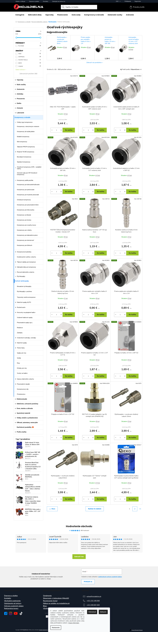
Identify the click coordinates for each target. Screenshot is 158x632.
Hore (53, 509)
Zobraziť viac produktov (94, 62)
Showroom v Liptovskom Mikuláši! (56, 598)
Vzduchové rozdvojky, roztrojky (26, 338)
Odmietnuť (92, 612)
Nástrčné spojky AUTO (24, 302)
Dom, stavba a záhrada (25, 408)
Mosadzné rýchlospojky (24, 286)
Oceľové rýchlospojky (22, 281)
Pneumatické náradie (23, 384)
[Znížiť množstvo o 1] (52, 130)
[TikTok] (21, 613)
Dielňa (19, 103)
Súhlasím (103, 612)
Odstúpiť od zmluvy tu (58, 1)
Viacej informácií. (73, 623)
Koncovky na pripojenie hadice (26, 312)
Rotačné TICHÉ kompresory (25, 152)
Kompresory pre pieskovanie (25, 189)
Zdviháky (20, 94)
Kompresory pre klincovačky (25, 210)
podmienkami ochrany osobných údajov (110, 577)
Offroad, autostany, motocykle (27, 422)
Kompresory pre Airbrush (24, 245)
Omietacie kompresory (24, 200)
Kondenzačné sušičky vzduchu (26, 257)
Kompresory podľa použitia (25, 180)
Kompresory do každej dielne (25, 131)
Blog (45, 606)
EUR (117, 1)
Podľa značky (21, 432)
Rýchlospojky (21, 276)
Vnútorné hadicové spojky (25, 317)
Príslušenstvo (21, 394)
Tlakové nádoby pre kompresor (26, 262)
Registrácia (138, 1)
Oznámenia (47, 596)
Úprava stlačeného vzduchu (25, 379)
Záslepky (20, 332)
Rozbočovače (21, 307)
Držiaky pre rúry (22, 368)
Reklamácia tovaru (11, 608)
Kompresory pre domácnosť (25, 240)
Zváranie (20, 108)
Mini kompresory (22, 141)
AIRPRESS (29, 57)
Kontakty (45, 1)
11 (140, 509)
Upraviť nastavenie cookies (44, 630)
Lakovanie (20, 113)
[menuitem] (20, 15)
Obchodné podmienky (12, 601)
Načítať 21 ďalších (94, 509)
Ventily (19, 358)
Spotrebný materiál (23, 413)
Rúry (18, 363)
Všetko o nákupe (20, 1)
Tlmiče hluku (21, 348)
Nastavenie (56, 628)
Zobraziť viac (79, 557)
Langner (29, 66)
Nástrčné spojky (22, 343)
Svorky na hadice (22, 373)
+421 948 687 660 (93, 605)
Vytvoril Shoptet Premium (137, 630)
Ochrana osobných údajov (14, 606)
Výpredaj (20, 80)
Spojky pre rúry (21, 353)
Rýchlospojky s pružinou (24, 291)
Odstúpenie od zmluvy (12, 603)
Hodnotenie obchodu (79, 526)
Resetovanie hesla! (50, 601)
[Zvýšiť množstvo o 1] (61, 130)
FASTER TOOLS (29, 60)
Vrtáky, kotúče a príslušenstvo (27, 418)
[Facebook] (5, 613)
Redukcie (20, 327)
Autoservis (20, 89)
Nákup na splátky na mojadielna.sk (56, 603)
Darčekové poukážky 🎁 (25, 427)
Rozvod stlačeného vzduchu (25, 272)
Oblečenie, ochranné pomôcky (27, 404)
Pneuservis (21, 98)
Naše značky (21, 84)
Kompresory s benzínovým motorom (28, 126)
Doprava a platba (34, 1)
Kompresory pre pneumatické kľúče (28, 205)
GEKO (29, 63)
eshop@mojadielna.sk (94, 596)
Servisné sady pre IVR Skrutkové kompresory (27, 173)
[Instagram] (10, 613)
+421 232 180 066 (93, 601)
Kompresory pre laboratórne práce (27, 235)
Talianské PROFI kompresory (26, 146)
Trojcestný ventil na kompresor (26, 297)
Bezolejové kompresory (24, 157)
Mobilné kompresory (23, 136)
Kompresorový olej (22, 389)
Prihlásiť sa (88, 582)
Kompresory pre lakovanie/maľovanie (28, 184)
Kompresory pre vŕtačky (24, 230)
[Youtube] (16, 613)
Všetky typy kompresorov (25, 122)
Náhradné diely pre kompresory (26, 267)
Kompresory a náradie (22, 117)
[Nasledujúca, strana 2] (134, 508)
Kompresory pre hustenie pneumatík (28, 194)
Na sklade (29, 46)
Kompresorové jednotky (24, 252)
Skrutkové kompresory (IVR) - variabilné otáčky (29, 167)
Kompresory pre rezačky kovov (26, 225)
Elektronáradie (22, 399)
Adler (29, 54)
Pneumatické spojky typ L (25, 322)
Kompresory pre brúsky (24, 220)
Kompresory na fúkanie (24, 215)
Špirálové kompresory (23, 162)
